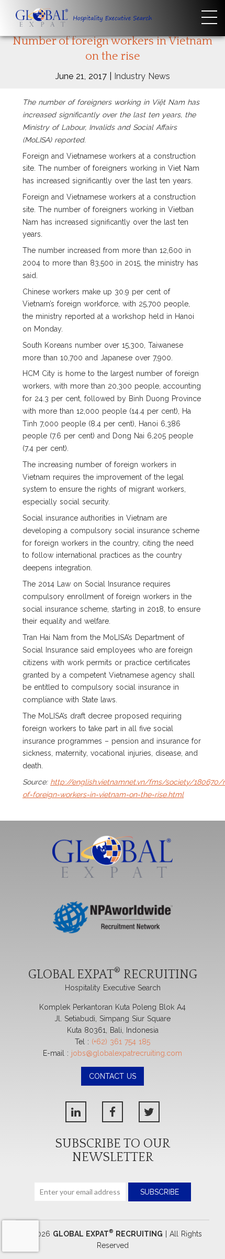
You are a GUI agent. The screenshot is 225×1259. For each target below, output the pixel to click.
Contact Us (112, 1076)
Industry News (142, 76)
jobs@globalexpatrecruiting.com (126, 1053)
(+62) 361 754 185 (121, 1041)
